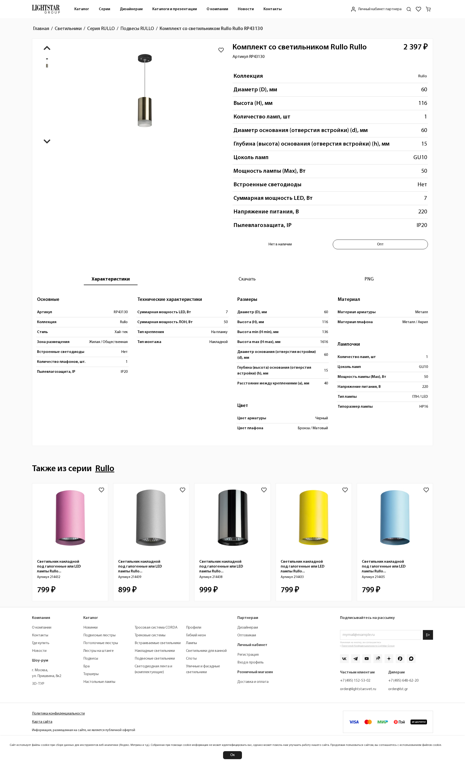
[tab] (111, 279)
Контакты (273, 9)
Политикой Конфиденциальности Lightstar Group (368, 646)
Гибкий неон (196, 635)
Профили (193, 628)
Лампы (191, 643)
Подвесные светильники (155, 659)
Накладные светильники (155, 651)
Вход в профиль (250, 662)
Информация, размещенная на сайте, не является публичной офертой (83, 730)
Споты (191, 659)
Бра (86, 666)
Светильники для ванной (206, 651)
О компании (217, 9)
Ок (232, 755)
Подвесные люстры (99, 635)
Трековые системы (150, 635)
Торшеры (91, 674)
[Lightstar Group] (46, 9)
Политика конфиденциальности (58, 714)
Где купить (40, 643)
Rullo (422, 76)
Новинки (90, 628)
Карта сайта (42, 722)
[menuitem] (82, 9)
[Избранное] (418, 9)
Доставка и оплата (253, 682)
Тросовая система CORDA (156, 628)
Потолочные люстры (100, 643)
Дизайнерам (131, 9)
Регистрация (248, 655)
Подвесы (90, 659)
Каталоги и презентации (174, 9)
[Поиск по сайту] (409, 9)
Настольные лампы (99, 682)
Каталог (81, 9)
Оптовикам (246, 635)
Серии (104, 9)
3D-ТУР (38, 684)
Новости (246, 9)
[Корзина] (428, 9)
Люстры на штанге (98, 651)
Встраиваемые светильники (158, 643)
